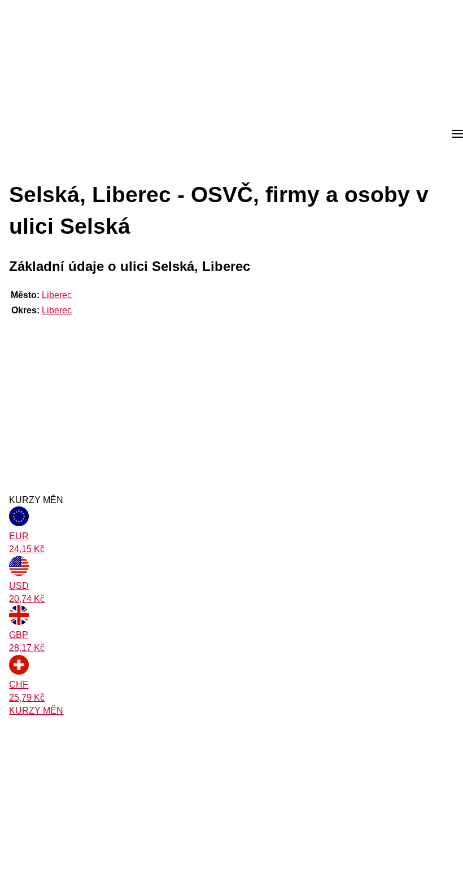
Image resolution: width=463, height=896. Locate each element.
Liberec (57, 295)
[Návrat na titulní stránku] (51, 134)
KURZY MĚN (36, 710)
